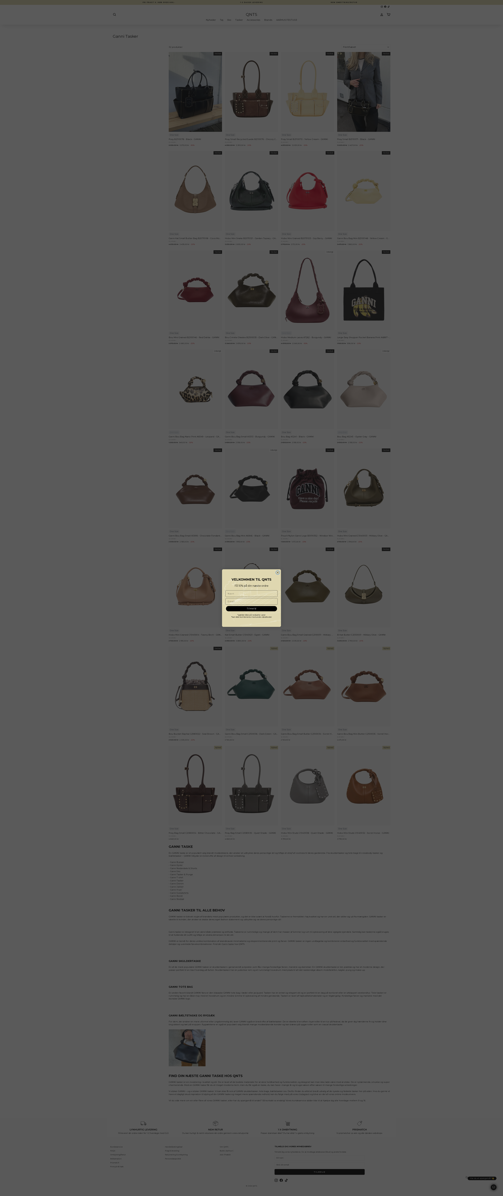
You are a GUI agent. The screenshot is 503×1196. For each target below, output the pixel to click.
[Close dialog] (278, 573)
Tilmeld (251, 608)
